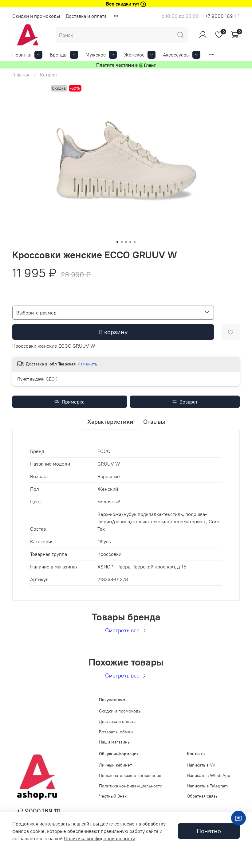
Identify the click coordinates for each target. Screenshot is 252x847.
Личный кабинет (115, 765)
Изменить (87, 364)
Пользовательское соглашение (130, 775)
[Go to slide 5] (135, 242)
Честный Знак (113, 796)
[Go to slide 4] (130, 242)
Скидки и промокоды (36, 16)
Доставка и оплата (86, 16)
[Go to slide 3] (126, 242)
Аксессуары (176, 55)
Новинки (22, 55)
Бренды (58, 55)
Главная (20, 75)
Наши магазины (115, 742)
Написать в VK (201, 765)
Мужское (95, 55)
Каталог (49, 75)
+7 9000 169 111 (222, 16)
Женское (134, 55)
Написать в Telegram (207, 786)
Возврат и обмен (116, 732)
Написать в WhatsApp (208, 775)
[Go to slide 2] (122, 242)
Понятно (209, 831)
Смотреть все (123, 630)
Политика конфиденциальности (130, 786)
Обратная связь (202, 796)
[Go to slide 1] (117, 242)
